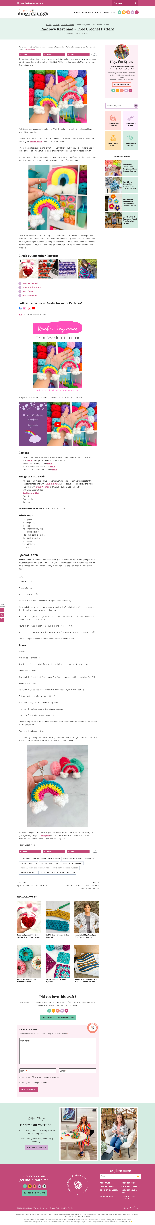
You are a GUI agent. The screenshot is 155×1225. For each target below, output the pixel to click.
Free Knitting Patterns (128, 1197)
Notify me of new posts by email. (36, 1082)
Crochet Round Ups (129, 1191)
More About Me (121, 84)
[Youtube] (132, 12)
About (47, 1208)
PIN (20, 314)
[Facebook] (119, 12)
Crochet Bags (107, 1186)
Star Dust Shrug (29, 295)
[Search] (136, 105)
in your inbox (31, 3)
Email (63, 1071)
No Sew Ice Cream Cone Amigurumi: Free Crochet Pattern (130, 168)
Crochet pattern (28, 863)
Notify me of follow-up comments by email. (40, 1077)
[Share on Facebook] (2, 610)
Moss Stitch (27, 291)
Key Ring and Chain (31, 493)
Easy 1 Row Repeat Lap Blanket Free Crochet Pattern (129, 185)
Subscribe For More (34, 1193)
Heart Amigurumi (30, 283)
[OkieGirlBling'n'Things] (32, 12)
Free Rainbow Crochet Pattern (35, 868)
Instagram (45, 835)
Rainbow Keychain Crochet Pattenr (57, 873)
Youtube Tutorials (36, 1147)
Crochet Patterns (49, 863)
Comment (25, 1041)
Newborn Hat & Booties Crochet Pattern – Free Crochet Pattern (81, 886)
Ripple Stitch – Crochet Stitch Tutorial (33, 884)
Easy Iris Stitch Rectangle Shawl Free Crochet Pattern (130, 220)
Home (77, 12)
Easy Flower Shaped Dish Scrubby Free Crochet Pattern (129, 202)
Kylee (71, 33)
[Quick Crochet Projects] (113, 140)
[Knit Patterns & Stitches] (130, 140)
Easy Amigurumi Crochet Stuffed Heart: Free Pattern (28, 936)
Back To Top (66, 1208)
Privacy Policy (30, 49)
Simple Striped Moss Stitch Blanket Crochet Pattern (86, 980)
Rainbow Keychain (29, 873)
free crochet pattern (72, 863)
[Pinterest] (128, 12)
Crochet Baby (128, 1183)
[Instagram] (124, 12)
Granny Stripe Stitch (31, 287)
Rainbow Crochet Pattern (66, 868)
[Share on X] (2, 615)
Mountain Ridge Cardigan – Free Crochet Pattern (86, 936)
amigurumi (25, 859)
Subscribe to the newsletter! (57, 1017)
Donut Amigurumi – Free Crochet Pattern (27, 980)
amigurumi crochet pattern (46, 859)
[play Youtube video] (58, 424)
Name (23, 1071)
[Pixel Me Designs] (133, 1208)
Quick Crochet (107, 1196)
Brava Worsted (42, 487)
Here (29, 460)
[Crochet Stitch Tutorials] (113, 120)
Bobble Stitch (36, 141)
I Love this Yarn (52, 484)
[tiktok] (137, 12)
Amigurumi (105, 1183)
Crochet (89, 859)
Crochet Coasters (109, 1190)
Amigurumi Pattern (72, 859)
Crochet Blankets (130, 1186)
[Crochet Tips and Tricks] (130, 120)
